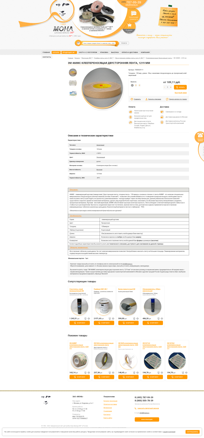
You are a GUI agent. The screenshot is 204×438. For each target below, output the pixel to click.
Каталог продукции (110, 401)
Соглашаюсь (192, 432)
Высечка (115, 52)
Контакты (47, 57)
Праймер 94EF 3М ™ (101, 289)
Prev (97, 34)
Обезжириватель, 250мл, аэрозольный (152, 290)
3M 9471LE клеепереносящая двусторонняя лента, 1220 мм (152, 345)
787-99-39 (131, 2)
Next (101, 34)
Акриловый (100, 145)
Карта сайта (108, 418)
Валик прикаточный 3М (126, 289)
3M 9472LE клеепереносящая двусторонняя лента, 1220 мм (176, 345)
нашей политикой (169, 432)
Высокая (99, 169)
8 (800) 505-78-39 (144, 400)
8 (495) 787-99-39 (144, 397)
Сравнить (137, 99)
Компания (145, 52)
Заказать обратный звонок (148, 408)
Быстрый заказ (181, 93)
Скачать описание (154, 99)
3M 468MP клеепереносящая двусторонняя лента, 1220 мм (79, 345)
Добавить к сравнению (89, 319)
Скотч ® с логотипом (88, 52)
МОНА (62, 10)
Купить (182, 87)
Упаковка (104, 52)
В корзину (81, 323)
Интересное (108, 408)
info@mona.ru (132, 5)
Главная (46, 52)
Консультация (146, 419)
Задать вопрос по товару (178, 99)
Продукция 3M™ (69, 52)
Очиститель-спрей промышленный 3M (76, 290)
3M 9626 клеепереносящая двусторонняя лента (103, 344)
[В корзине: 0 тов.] (129, 26)
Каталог (56, 52)
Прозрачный (101, 157)
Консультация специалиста (133, 13)
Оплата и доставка (130, 52)
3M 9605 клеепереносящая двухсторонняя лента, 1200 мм (128, 345)
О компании (108, 411)
